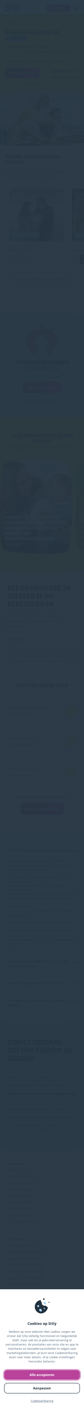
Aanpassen (42, 1388)
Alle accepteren (42, 1375)
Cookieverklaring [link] (42, 1401)
